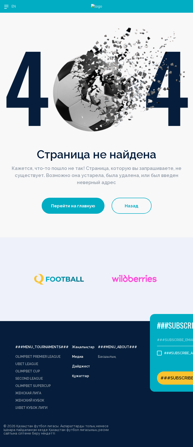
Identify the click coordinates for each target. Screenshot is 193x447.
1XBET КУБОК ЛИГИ (31, 408)
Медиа (77, 356)
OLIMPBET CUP (27, 371)
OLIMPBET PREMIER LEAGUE (37, 356)
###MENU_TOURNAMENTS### (41, 347)
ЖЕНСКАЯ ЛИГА (28, 393)
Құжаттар (80, 376)
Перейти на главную (73, 205)
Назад (131, 205)
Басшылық (107, 356)
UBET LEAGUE (26, 364)
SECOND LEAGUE (29, 378)
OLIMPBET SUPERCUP (33, 386)
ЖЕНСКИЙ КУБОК (29, 400)
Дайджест (81, 366)
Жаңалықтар (83, 347)
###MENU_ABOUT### (117, 347)
